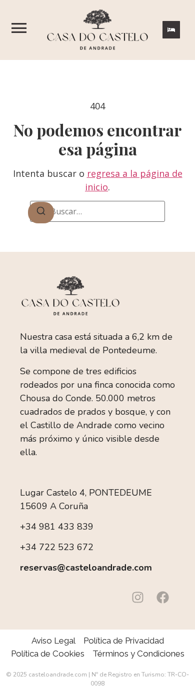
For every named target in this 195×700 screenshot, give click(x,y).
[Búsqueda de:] (97, 211)
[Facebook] (162, 597)
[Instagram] (137, 597)
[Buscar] (41, 212)
